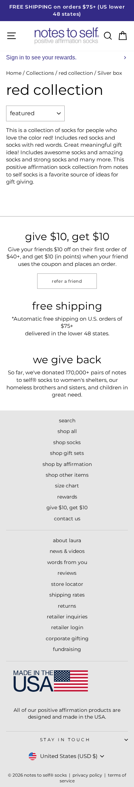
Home (13, 73)
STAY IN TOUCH (65, 739)
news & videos (67, 551)
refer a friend (67, 281)
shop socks (67, 442)
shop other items (67, 475)
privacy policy (87, 775)
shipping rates (67, 595)
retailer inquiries (67, 617)
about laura (67, 540)
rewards (67, 497)
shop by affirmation (67, 464)
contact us (67, 518)
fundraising (67, 649)
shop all (67, 431)
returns (67, 606)
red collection (76, 73)
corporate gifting (67, 638)
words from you (67, 562)
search (67, 420)
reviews (67, 573)
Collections (40, 73)
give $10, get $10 (67, 507)
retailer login (67, 627)
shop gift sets (67, 453)
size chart (67, 486)
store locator (67, 584)
